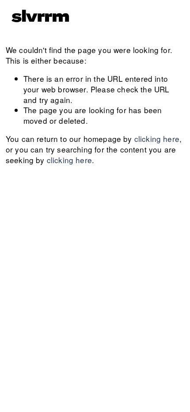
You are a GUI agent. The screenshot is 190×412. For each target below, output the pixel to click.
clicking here (156, 138)
